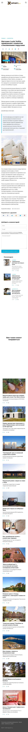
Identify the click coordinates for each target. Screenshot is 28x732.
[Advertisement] (14, 317)
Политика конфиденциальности (9, 722)
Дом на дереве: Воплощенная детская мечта (16, 292)
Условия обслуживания (14, 233)
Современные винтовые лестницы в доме (18, 263)
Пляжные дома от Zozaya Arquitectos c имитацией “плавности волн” (14, 595)
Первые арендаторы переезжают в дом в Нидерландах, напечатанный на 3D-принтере (13, 425)
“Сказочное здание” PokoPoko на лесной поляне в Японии (13, 624)
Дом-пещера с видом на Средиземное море (10, 652)
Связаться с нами (9, 723)
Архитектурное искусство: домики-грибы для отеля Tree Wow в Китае (14, 396)
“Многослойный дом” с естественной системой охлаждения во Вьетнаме (10, 566)
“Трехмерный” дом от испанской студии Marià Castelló (13, 453)
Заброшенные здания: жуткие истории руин (16, 277)
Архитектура (6, 60)
